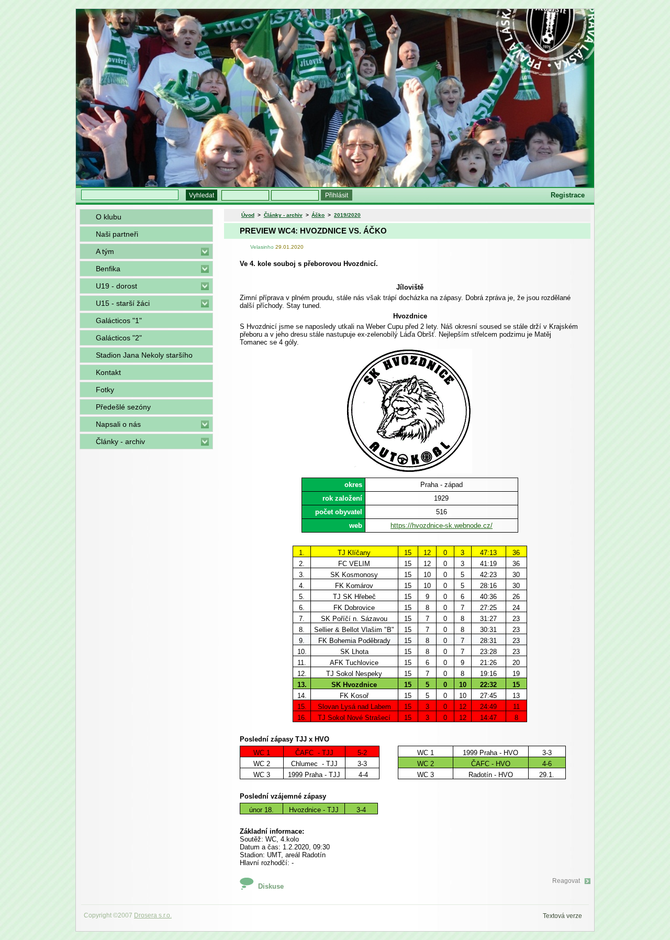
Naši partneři (117, 234)
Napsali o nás (118, 424)
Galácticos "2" (119, 338)
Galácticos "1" (119, 320)
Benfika (108, 268)
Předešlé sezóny (123, 407)
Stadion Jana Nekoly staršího (144, 355)
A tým (105, 251)
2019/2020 (347, 215)
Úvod (247, 215)
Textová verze (562, 916)
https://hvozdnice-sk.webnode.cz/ (441, 525)
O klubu (108, 217)
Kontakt (108, 372)
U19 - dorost (116, 286)
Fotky (105, 389)
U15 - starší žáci (123, 303)
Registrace (568, 195)
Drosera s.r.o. (153, 915)
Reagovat (566, 881)
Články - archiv (120, 441)
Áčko (318, 215)
